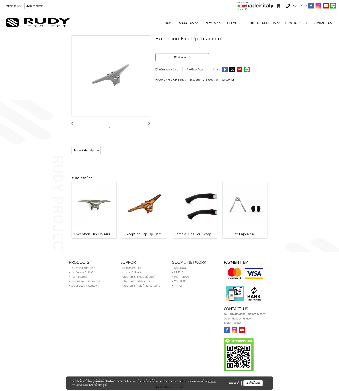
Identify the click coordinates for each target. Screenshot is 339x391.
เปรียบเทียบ (195, 69)
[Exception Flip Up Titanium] (111, 76)
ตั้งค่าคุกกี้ (234, 383)
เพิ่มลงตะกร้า (184, 57)
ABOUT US (187, 22)
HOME (169, 22)
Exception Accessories (220, 79)
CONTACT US (323, 22)
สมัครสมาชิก (36, 5)
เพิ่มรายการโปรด (168, 69)
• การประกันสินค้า (130, 272)
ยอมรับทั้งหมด (253, 383)
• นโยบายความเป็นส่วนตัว (135, 281)
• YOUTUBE (179, 281)
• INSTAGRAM (180, 277)
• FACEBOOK (180, 268)
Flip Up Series (177, 79)
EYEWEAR (211, 22)
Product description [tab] (86, 150)
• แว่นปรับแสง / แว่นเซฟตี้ (84, 285)
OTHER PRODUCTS (263, 22)
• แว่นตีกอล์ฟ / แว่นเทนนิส (84, 281)
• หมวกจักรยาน (78, 277)
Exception (196, 79)
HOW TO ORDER (296, 22)
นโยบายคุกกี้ (100, 384)
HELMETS (234, 22)
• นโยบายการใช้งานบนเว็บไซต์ (137, 277)
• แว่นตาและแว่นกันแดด (82, 268)
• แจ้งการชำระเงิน (130, 268)
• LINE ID (177, 272)
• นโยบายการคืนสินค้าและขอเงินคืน (140, 285)
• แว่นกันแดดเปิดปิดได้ (81, 272)
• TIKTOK (177, 285)
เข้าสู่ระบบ (15, 5)
